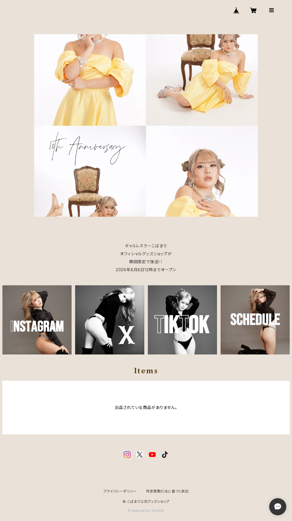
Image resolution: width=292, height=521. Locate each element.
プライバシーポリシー (120, 491)
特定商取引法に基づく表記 (167, 491)
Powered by (140, 510)
